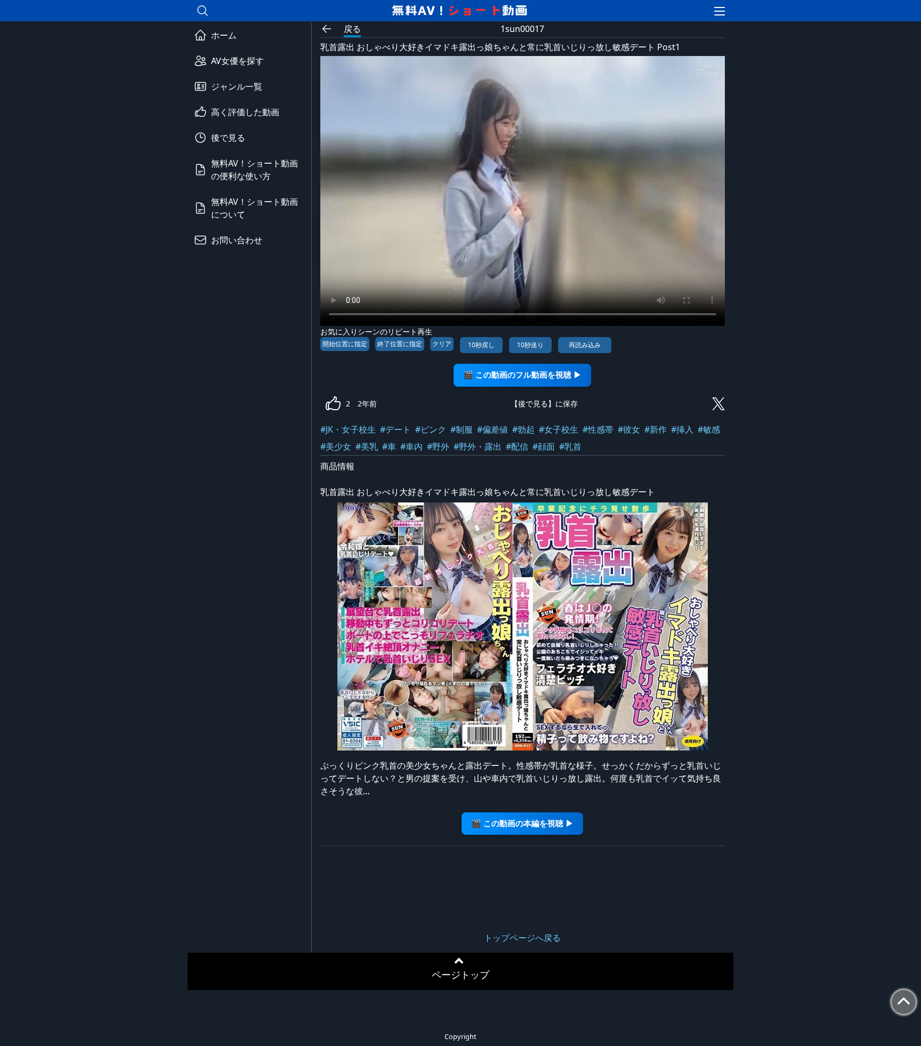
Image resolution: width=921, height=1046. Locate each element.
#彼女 (629, 429)
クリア (441, 343)
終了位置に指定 (399, 343)
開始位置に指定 (344, 343)
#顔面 (543, 446)
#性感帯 (598, 429)
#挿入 (682, 429)
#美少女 (335, 446)
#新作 (655, 429)
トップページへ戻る (522, 938)
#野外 (438, 446)
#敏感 (709, 429)
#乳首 (570, 446)
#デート (395, 429)
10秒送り (530, 344)
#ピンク (430, 429)
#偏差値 (492, 429)
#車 (389, 446)
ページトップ (460, 974)
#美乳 (367, 446)
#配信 (517, 446)
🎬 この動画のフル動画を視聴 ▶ (522, 374)
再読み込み (585, 344)
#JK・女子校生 (348, 429)
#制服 (461, 429)
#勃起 (523, 429)
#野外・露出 (478, 446)
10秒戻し (481, 344)
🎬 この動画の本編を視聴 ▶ (522, 823)
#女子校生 (558, 429)
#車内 (411, 446)
